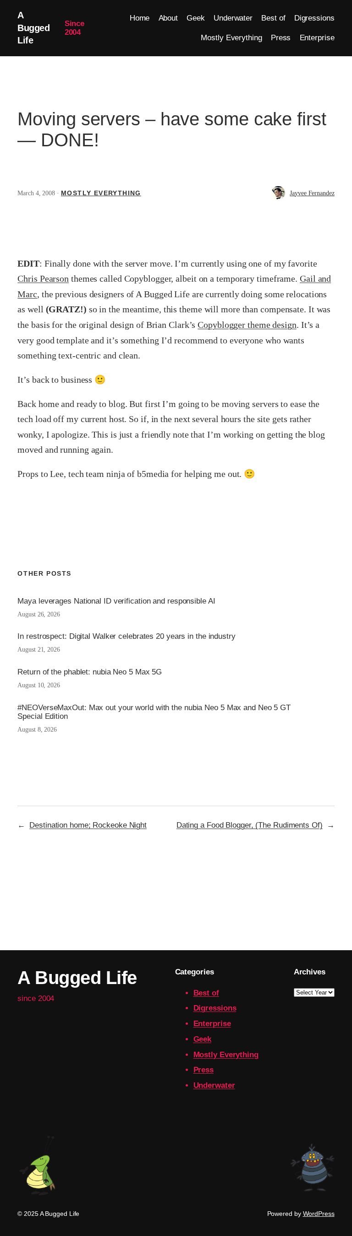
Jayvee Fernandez (312, 193)
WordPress (319, 1213)
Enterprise (212, 1023)
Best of (206, 993)
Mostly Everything (101, 193)
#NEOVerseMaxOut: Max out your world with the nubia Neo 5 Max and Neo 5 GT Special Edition (154, 712)
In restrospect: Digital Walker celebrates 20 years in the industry (126, 636)
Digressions (214, 1008)
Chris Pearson (43, 278)
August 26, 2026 (38, 614)
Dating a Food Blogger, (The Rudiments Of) (249, 825)
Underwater (214, 1085)
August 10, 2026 (38, 685)
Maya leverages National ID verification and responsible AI (116, 601)
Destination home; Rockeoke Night (88, 825)
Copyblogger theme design (247, 325)
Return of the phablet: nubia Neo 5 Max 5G (89, 672)
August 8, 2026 (37, 729)
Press (203, 1069)
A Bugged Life (33, 27)
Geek (202, 1039)
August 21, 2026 (38, 649)
